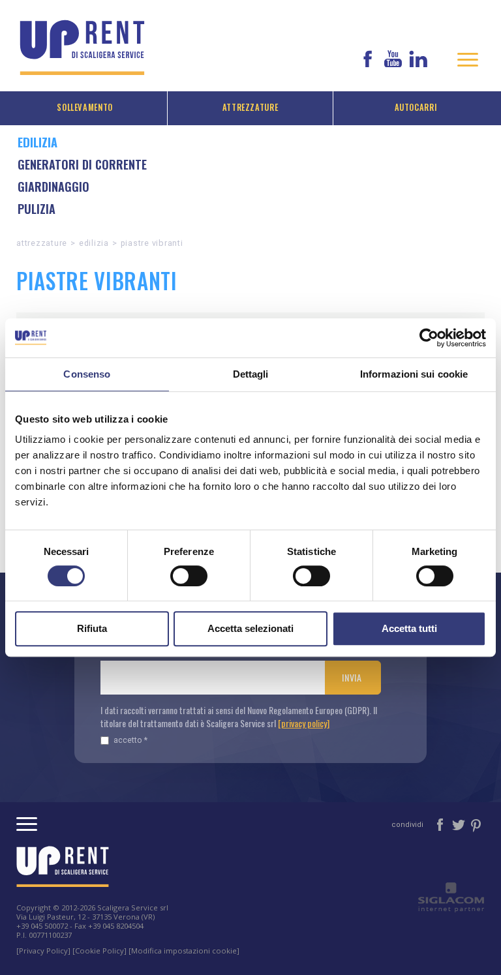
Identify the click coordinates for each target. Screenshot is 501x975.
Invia (352, 677)
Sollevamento (85, 107)
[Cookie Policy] (99, 950)
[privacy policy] (303, 723)
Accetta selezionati (250, 628)
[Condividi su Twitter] (459, 823)
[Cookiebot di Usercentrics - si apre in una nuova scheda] (429, 338)
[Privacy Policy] (43, 950)
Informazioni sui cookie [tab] (414, 374)
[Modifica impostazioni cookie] (184, 950)
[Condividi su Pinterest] (476, 823)
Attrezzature (250, 107)
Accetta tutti (409, 628)
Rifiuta (92, 628)
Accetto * (130, 740)
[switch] (188, 575)
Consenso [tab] (86, 374)
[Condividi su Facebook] (441, 823)
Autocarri (416, 107)
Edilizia (94, 243)
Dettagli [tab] (251, 374)
